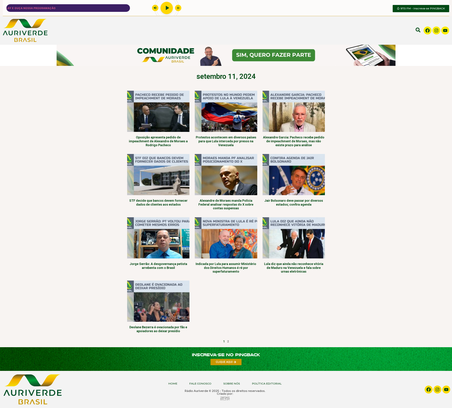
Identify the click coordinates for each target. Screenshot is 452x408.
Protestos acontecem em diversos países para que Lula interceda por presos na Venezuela (226, 141)
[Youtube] (445, 30)
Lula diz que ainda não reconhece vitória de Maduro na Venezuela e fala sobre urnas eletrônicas (293, 267)
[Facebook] (428, 30)
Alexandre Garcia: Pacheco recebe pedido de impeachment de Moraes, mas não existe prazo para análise (293, 141)
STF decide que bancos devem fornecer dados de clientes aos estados (158, 202)
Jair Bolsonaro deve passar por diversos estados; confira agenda (293, 202)
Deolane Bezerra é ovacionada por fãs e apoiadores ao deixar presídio (158, 329)
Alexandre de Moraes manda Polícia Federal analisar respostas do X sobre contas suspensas (225, 204)
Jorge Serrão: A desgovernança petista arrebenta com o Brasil (158, 266)
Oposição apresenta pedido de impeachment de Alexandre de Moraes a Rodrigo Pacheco (158, 141)
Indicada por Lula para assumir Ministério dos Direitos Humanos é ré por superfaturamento (226, 267)
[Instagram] (436, 30)
